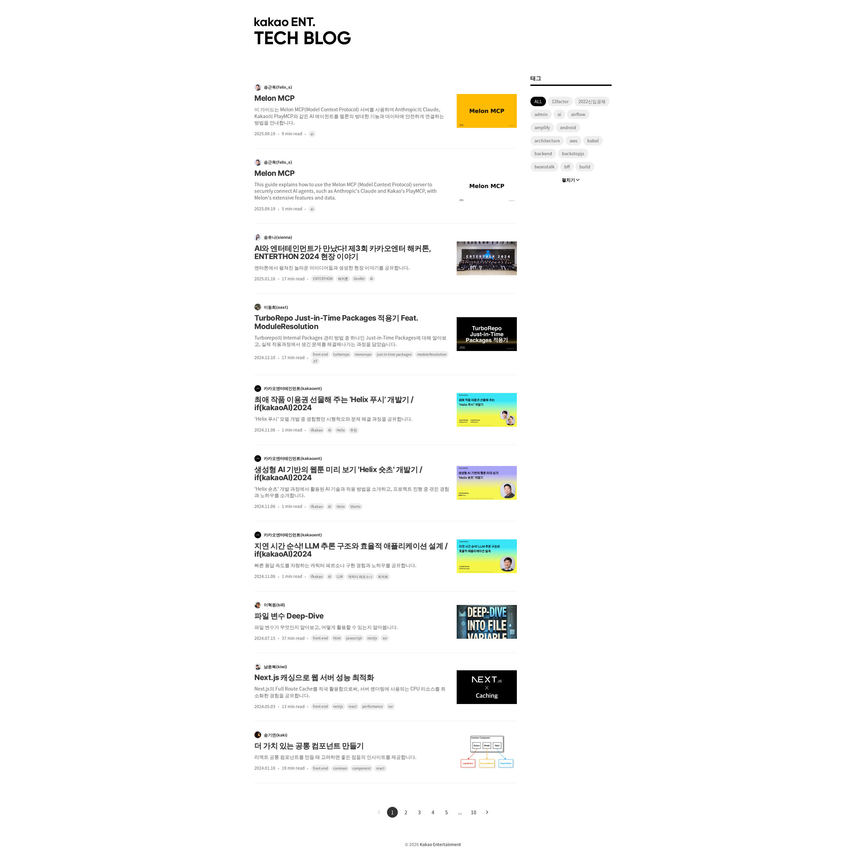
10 (473, 812)
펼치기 (568, 180)
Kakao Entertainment (440, 844)
